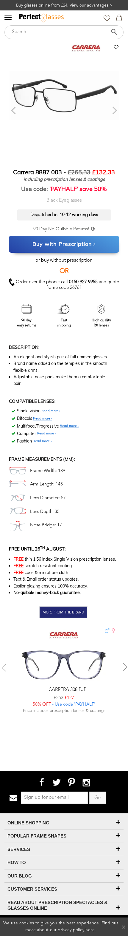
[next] (114, 110)
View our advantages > (91, 5)
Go (97, 797)
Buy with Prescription (62, 243)
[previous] (14, 110)
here (90, 930)
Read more (50, 411)
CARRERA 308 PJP (66, 689)
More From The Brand (63, 612)
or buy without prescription (64, 260)
